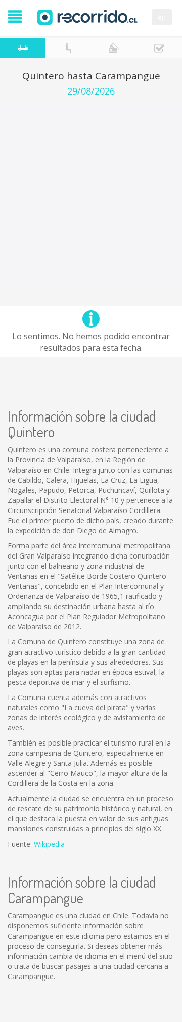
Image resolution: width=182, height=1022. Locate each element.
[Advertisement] (91, 193)
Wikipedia (49, 844)
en (162, 17)
